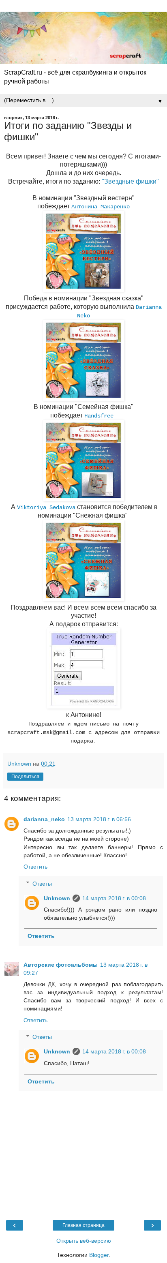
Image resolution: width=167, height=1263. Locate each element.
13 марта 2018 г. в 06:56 (99, 819)
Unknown (57, 898)
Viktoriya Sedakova (46, 507)
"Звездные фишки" (130, 181)
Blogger (99, 1255)
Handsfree (98, 416)
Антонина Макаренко (100, 206)
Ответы (42, 883)
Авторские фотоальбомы (61, 964)
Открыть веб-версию (83, 1240)
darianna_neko (44, 819)
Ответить (35, 866)
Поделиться (25, 776)
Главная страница (83, 1225)
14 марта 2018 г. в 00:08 (114, 898)
